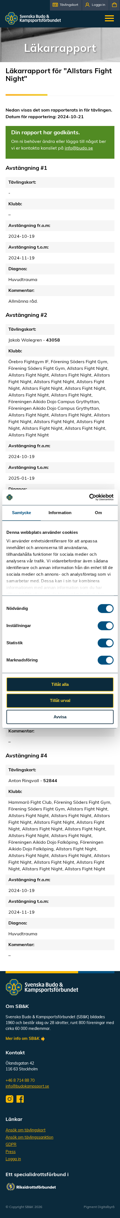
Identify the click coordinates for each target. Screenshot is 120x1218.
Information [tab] (60, 512)
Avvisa (60, 716)
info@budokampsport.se (27, 1087)
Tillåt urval (60, 700)
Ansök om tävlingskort (25, 1130)
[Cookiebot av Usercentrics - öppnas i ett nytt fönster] (89, 497)
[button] (66, 5)
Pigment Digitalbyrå (99, 1207)
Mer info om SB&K (22, 1039)
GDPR (11, 1145)
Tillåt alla (60, 684)
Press (11, 1152)
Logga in (13, 1159)
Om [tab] (98, 512)
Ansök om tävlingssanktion (29, 1138)
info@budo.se (79, 148)
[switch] (106, 625)
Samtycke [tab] (21, 512)
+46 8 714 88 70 (20, 1081)
